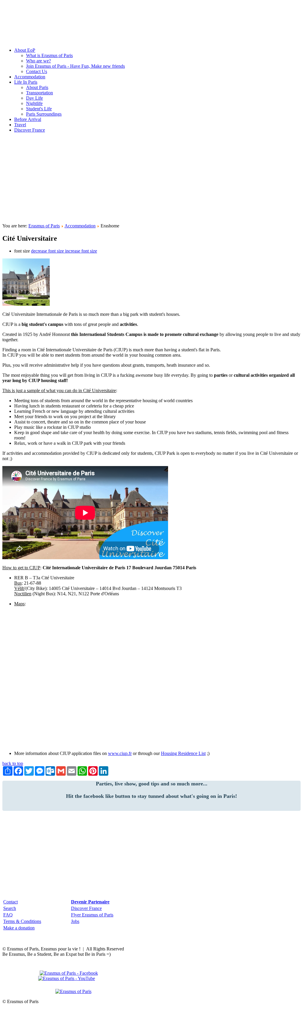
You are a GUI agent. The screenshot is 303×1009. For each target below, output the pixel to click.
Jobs (75, 921)
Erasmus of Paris (32, 8)
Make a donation (19, 927)
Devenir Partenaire (90, 901)
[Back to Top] (73, 991)
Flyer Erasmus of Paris (92, 914)
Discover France (86, 908)
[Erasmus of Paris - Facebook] (70, 973)
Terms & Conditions (22, 921)
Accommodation (80, 225)
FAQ (8, 914)
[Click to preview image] (26, 304)
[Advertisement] (151, 179)
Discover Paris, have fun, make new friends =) (45, 30)
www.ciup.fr (120, 753)
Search (9, 908)
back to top (12, 763)
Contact (10, 901)
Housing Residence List (183, 753)
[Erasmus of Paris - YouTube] (66, 978)
